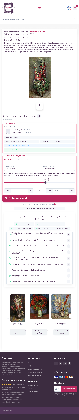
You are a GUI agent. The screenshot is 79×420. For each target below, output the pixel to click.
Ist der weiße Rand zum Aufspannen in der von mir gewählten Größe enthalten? (37, 252)
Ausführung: (12, 137)
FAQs (30, 366)
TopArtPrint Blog (33, 391)
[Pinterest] (69, 363)
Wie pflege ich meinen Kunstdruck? (25, 276)
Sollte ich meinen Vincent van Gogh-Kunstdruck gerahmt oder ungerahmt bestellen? (35, 258)
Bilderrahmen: (16, 141)
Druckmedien (32, 388)
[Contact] (55, 204)
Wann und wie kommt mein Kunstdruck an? (28, 270)
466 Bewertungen (7, 389)
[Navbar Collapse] (39, 8)
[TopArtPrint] (9, 8)
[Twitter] (56, 363)
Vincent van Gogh (37, 32)
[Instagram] (65, 363)
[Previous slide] (8, 316)
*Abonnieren (69, 389)
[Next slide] (71, 316)
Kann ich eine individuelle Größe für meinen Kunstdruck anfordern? (38, 246)
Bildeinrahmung (33, 385)
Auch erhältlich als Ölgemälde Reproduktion (40, 208)
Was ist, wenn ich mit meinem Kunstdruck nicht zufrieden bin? (36, 281)
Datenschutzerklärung (35, 369)
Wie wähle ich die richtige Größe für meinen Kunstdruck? (33, 240)
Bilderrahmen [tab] (23, 160)
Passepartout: (52, 141)
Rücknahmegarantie (34, 375)
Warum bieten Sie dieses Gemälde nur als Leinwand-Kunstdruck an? (37, 264)
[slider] (45, 182)
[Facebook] (60, 363)
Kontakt (30, 363)
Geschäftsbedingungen (35, 372)
